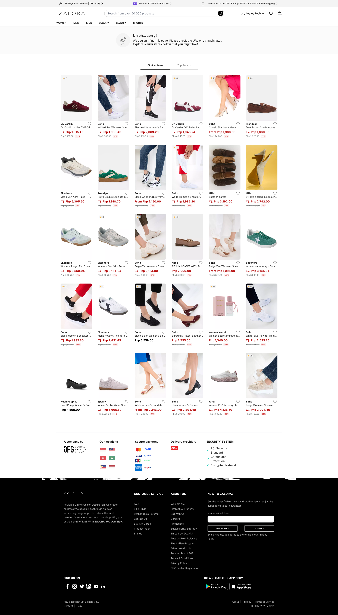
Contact (68, 605)
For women (222, 528)
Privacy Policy (179, 562)
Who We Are (178, 503)
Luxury (104, 22)
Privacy (247, 601)
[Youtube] (96, 586)
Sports (138, 22)
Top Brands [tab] (184, 65)
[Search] (220, 13)
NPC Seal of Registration (185, 567)
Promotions (177, 523)
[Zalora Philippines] (103, 466)
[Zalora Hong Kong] (103, 458)
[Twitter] (81, 586)
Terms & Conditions (182, 557)
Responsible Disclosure (184, 538)
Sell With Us (177, 513)
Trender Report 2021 (183, 553)
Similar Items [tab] (155, 65)
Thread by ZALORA (182, 533)
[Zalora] (71, 13)
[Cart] (279, 13)
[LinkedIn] (103, 586)
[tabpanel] (169, 246)
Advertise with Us (181, 548)
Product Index (142, 528)
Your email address (218, 512)
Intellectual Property (182, 508)
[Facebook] (67, 586)
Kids (89, 22)
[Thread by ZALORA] (88, 586)
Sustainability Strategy (184, 528)
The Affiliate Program (183, 543)
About (235, 601)
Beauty (121, 22)
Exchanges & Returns (146, 513)
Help (79, 605)
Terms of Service (264, 601)
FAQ (136, 503)
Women (61, 22)
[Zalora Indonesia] (112, 466)
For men (259, 528)
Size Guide (140, 508)
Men (76, 22)
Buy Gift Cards (142, 523)
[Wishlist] (271, 13)
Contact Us (140, 518)
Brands (138, 533)
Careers (175, 518)
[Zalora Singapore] (103, 449)
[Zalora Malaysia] (112, 449)
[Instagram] (74, 586)
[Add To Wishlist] (89, 124)
